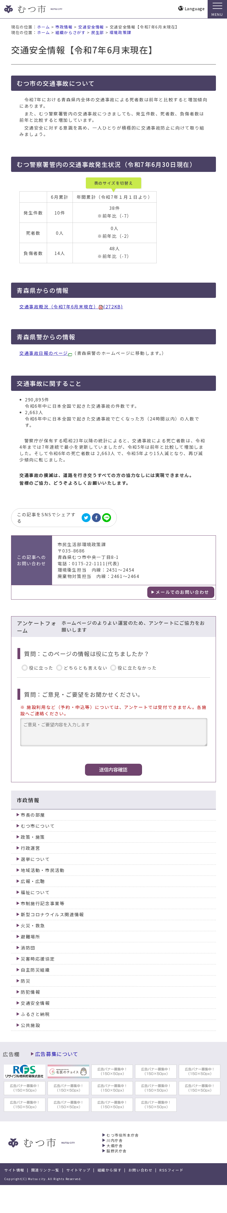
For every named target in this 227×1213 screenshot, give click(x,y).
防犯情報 (30, 992)
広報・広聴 (33, 881)
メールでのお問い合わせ (182, 592)
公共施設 (30, 1025)
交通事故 (71, 306)
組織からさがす (70, 32)
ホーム (43, 27)
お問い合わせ (140, 1170)
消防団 (28, 947)
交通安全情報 (91, 27)
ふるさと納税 (35, 1014)
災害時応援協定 (38, 959)
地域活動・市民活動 (43, 870)
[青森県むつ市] (43, 9)
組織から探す (109, 1170)
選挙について (35, 859)
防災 (25, 981)
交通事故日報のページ (43, 353)
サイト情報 (14, 1170)
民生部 (97, 32)
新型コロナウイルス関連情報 (52, 914)
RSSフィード (171, 1170)
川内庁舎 (115, 1140)
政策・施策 (33, 837)
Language (195, 8)
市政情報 (64, 27)
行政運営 (30, 848)
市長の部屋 (33, 815)
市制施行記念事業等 (43, 903)
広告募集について (56, 1053)
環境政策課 (120, 32)
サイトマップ (78, 1170)
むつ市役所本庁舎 (123, 1135)
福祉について (35, 892)
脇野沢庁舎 (117, 1150)
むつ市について (38, 826)
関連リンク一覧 (45, 1170)
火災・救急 (33, 925)
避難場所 (30, 936)
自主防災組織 (35, 970)
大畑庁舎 (115, 1145)
